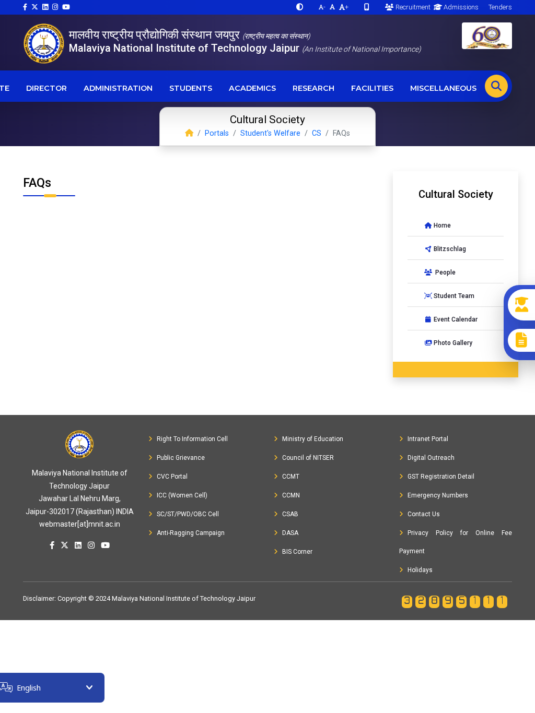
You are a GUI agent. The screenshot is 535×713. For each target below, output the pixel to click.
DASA (290, 533)
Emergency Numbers (438, 495)
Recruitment (412, 7)
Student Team (453, 296)
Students (190, 88)
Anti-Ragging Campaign (191, 533)
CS (316, 133)
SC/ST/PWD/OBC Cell (188, 514)
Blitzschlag (449, 249)
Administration (118, 88)
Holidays (420, 570)
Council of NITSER (308, 457)
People (444, 272)
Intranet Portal (428, 439)
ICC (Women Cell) (182, 495)
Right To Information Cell (192, 439)
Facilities (372, 88)
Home (441, 225)
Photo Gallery (452, 343)
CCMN (291, 495)
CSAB (290, 514)
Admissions (460, 7)
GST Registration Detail (441, 476)
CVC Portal (172, 476)
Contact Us (424, 514)
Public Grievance (181, 457)
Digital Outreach (431, 457)
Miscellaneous (443, 88)
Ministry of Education (312, 439)
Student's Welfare (270, 133)
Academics (252, 88)
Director (46, 88)
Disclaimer (38, 598)
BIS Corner (297, 551)
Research (313, 88)
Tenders (499, 7)
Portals (217, 133)
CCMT (290, 476)
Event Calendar (455, 319)
